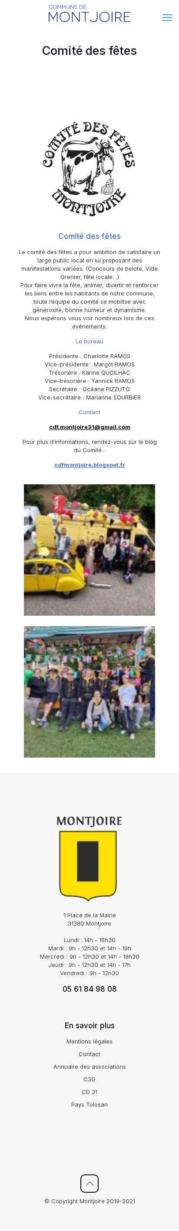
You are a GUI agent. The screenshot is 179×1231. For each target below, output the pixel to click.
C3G (89, 1079)
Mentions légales (89, 1041)
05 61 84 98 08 (90, 989)
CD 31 (89, 1091)
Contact (89, 1053)
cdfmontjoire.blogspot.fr (89, 464)
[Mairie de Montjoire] (89, 13)
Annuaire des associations (89, 1066)
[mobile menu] (167, 17)
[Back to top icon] (89, 1183)
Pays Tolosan (89, 1104)
